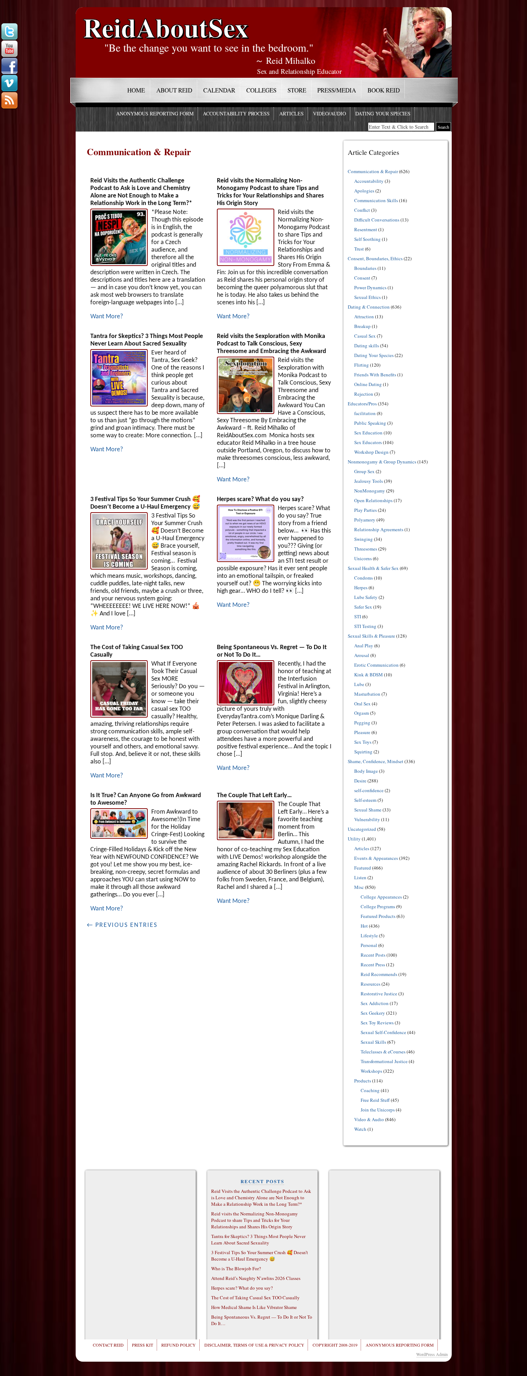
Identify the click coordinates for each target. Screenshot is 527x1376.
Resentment (365, 229)
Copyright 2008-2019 (335, 1345)
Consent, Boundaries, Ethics (375, 258)
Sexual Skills (373, 1042)
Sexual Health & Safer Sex (373, 568)
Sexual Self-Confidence (383, 1032)
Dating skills (366, 345)
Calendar (219, 90)
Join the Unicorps (378, 1109)
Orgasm (361, 713)
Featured (362, 868)
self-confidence (369, 790)
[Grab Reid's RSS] (9, 100)
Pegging (362, 722)
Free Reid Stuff (375, 1100)
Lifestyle (369, 935)
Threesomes (365, 549)
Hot (364, 926)
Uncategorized (362, 829)
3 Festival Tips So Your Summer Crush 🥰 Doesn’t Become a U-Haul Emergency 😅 (259, 1255)
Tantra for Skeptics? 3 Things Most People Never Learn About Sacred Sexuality (258, 1239)
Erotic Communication (376, 665)
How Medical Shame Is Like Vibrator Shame (254, 1307)
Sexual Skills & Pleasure (371, 636)
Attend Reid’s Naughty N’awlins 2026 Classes (255, 1278)
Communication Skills (376, 200)
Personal (369, 945)
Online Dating (368, 384)
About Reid (174, 90)
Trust (359, 249)
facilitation (365, 413)
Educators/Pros (362, 403)
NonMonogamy (369, 490)
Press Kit (142, 1345)
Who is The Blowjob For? (236, 1268)
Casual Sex (365, 336)
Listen (360, 877)
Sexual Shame (367, 809)
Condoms (363, 578)
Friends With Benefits (375, 374)
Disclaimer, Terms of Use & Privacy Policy (254, 1345)
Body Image (366, 771)
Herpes (360, 587)
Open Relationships (373, 500)
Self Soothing (367, 239)
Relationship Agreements (378, 529)
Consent (362, 278)
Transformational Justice (384, 1061)
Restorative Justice (379, 993)
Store (297, 90)
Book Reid (383, 90)
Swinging (363, 539)
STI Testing (365, 626)
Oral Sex (362, 703)
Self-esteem (365, 800)
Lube (359, 684)
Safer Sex (363, 607)
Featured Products (378, 916)
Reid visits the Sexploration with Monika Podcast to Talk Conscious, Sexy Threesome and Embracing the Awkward (271, 344)
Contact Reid (108, 1345)
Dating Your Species (382, 113)
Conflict (362, 210)
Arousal (361, 655)
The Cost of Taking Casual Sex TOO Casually (255, 1297)
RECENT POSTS (262, 1181)
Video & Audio (369, 1119)
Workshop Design (371, 452)
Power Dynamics (370, 287)
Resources (370, 984)
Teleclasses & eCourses (383, 1051)
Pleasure (362, 732)
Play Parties (365, 510)
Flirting (361, 365)
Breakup (362, 326)
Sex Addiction (375, 1003)
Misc (359, 887)
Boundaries (365, 268)
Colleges (261, 90)
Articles (291, 113)
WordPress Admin (432, 1354)
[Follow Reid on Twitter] (9, 32)
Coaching (370, 1090)
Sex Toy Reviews (377, 1022)
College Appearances (381, 897)
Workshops (371, 1071)
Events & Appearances (376, 858)
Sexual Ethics (367, 297)
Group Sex (364, 471)
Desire (360, 780)
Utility (354, 838)
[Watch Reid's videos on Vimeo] (9, 83)
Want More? (106, 316)
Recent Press (373, 964)
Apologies (364, 190)
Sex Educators (368, 442)
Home (136, 90)
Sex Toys (362, 742)
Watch (360, 1129)
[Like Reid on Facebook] (9, 66)
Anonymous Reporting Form (155, 113)
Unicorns (363, 558)
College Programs (378, 906)
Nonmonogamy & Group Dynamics (382, 461)
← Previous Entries (122, 925)
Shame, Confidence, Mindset (375, 761)
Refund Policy (178, 1345)
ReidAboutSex (165, 22)
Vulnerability (367, 819)
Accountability (369, 181)
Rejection (363, 394)
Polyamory (364, 519)
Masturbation (367, 694)
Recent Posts (373, 955)
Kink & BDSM (368, 674)
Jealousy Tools (368, 481)
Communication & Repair (373, 171)
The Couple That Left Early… (254, 795)
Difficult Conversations (376, 219)
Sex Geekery (373, 1013)
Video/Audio (329, 113)
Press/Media (336, 90)
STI (357, 616)
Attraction (364, 316)
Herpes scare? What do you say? (260, 499)
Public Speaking (370, 423)
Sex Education (368, 432)
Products (362, 1080)
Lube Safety (366, 597)
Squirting (363, 751)
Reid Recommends (379, 974)
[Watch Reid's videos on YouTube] (9, 49)
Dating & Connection (369, 307)
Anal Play (363, 645)
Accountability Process (236, 113)
